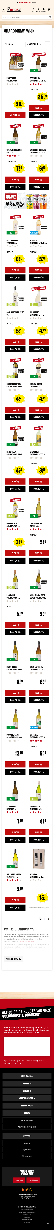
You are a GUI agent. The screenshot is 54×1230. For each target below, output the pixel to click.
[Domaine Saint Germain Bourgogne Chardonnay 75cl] (15, 719)
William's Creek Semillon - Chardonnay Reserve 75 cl (14, 875)
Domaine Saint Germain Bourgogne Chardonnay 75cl (15, 736)
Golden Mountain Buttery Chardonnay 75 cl (14, 151)
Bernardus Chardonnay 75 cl (38, 79)
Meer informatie (13, 958)
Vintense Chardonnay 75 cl (38, 736)
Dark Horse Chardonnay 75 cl (14, 668)
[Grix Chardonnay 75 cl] (15, 296)
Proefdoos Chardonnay (12, 79)
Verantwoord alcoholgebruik (27, 1127)
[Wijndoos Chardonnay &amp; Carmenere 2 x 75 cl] (39, 858)
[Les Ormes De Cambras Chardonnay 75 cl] (39, 507)
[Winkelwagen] (49, 9)
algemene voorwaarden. (12, 1063)
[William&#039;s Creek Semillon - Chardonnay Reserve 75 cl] (15, 858)
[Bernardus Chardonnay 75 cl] (39, 62)
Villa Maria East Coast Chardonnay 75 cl (38, 596)
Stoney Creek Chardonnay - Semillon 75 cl (36, 385)
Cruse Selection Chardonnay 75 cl (14, 385)
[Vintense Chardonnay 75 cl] (39, 719)
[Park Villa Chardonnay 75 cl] (15, 436)
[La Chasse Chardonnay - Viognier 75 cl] (15, 579)
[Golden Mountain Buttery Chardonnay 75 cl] (15, 134)
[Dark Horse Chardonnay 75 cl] (15, 651)
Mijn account (27, 1149)
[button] (34, 44)
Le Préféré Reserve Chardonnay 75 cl (14, 807)
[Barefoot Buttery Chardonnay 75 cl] (39, 134)
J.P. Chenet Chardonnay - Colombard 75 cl (37, 313)
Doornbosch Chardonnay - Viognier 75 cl (13, 524)
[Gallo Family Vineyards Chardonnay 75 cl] (15, 224)
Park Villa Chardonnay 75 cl (14, 453)
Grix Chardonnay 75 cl (15, 313)
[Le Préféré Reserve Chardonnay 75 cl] (15, 790)
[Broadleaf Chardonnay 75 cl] (39, 436)
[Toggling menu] (3, 10)
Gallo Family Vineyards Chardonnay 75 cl (14, 241)
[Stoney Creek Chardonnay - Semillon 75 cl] (39, 368)
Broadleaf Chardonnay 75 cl (38, 453)
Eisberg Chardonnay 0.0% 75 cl (37, 241)
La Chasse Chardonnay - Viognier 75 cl (13, 596)
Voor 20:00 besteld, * (28, 2)
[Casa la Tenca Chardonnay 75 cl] (39, 651)
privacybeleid (37, 1060)
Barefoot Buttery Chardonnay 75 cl (38, 151)
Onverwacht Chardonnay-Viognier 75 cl (36, 807)
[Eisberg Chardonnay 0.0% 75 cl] (39, 224)
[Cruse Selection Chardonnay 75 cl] (15, 368)
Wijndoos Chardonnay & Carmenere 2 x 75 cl (38, 875)
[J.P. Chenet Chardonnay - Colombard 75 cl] (39, 296)
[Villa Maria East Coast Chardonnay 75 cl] (39, 579)
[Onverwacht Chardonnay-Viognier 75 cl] (39, 790)
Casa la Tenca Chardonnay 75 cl (38, 668)
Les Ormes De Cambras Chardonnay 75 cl (38, 524)
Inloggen (27, 1143)
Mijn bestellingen (27, 1156)
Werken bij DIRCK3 (27, 1120)
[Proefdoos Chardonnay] (15, 62)
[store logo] (14, 9)
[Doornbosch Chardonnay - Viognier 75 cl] (15, 507)
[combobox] (27, 17)
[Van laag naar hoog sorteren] (47, 44)
